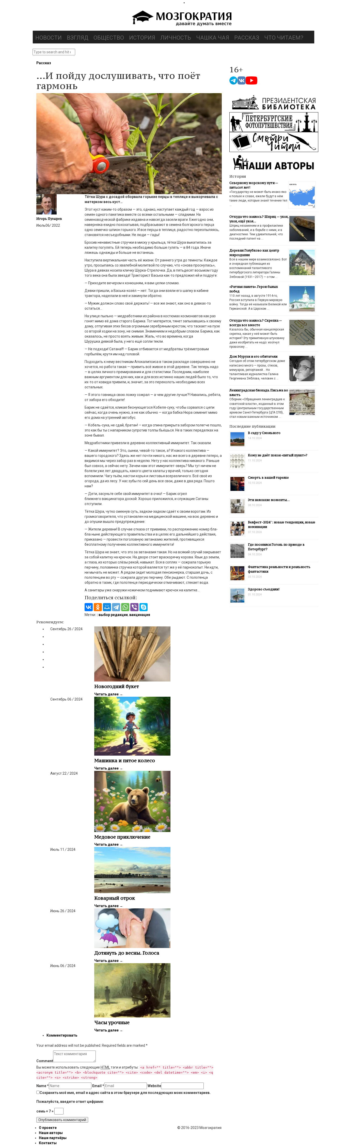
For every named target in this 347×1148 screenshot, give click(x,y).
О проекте (48, 1128)
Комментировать (61, 1035)
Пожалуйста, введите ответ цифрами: (70, 1102)
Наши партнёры (53, 1138)
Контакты (48, 1143)
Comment (44, 1061)
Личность (175, 38)
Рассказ (246, 38)
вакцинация (139, 615)
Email (98, 1086)
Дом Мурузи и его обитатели (253, 356)
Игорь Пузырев (49, 219)
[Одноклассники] (98, 607)
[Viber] (134, 607)
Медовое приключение (122, 837)
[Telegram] (116, 607)
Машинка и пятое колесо (124, 760)
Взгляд (77, 38)
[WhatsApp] (125, 607)
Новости (48, 38)
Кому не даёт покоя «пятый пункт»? (277, 455)
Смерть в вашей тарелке (268, 477)
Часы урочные (112, 1022)
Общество (108, 38)
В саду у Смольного (264, 433)
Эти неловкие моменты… (269, 500)
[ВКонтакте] (89, 607)
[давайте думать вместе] (181, 19)
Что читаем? (283, 38)
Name (42, 1086)
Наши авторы (51, 1133)
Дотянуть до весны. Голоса (126, 953)
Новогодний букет (116, 686)
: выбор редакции (112, 615)
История (142, 38)
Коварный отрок (114, 898)
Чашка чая (212, 38)
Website (154, 1086)
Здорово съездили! (263, 589)
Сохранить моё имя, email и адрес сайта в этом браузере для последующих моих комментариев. (125, 1093)
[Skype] (143, 607)
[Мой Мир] (107, 607)
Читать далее (108, 694)
